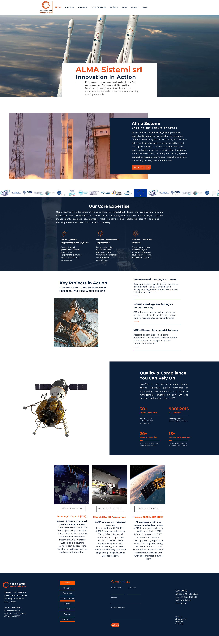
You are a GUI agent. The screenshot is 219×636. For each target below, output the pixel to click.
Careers (67, 614)
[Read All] (136, 295)
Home (67, 583)
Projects (67, 604)
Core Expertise (67, 598)
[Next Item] (214, 193)
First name (116, 588)
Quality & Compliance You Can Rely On (163, 375)
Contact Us (67, 619)
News (67, 609)
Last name (132, 588)
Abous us (67, 588)
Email (114, 598)
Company (67, 593)
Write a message (118, 607)
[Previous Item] (5, 193)
